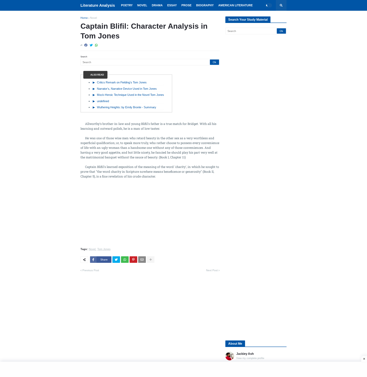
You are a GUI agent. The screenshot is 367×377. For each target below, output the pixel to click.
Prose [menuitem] (186, 5)
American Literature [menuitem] (235, 5)
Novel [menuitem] (142, 5)
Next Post (212, 270)
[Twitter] (91, 45)
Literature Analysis (97, 5)
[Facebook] (85, 45)
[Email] (142, 259)
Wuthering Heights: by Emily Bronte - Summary (126, 107)
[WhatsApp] (96, 45)
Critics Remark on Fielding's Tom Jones (122, 82)
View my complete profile (250, 358)
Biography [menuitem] (205, 5)
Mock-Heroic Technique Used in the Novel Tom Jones (130, 94)
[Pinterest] (133, 259)
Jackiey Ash (245, 353)
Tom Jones (103, 249)
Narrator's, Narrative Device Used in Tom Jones (127, 88)
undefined (103, 101)
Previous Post (90, 270)
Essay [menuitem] (172, 5)
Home (84, 17)
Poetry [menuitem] (127, 5)
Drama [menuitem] (157, 5)
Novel (93, 17)
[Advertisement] (150, 215)
